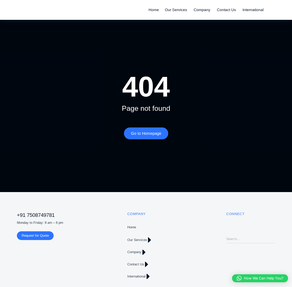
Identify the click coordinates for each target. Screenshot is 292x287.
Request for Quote (35, 235)
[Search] (272, 239)
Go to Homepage (146, 133)
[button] (260, 278)
